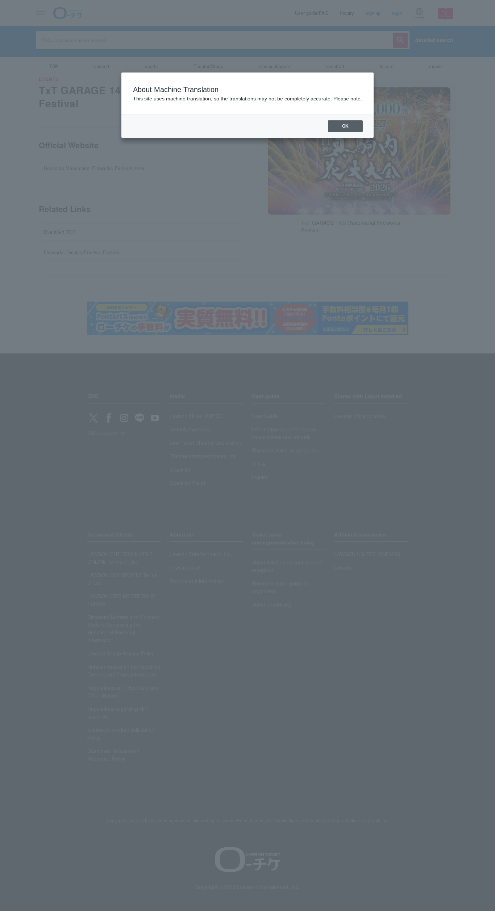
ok (345, 126)
